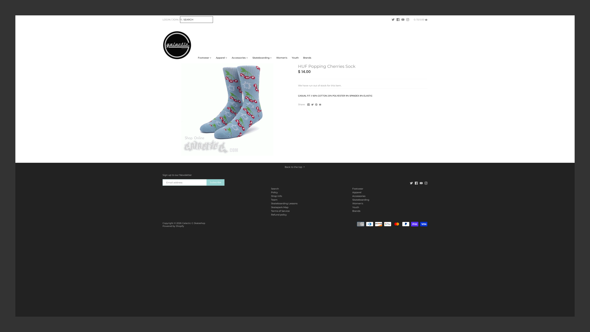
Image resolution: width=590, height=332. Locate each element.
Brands (356, 210)
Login (166, 19)
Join (175, 19)
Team (274, 199)
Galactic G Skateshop (193, 223)
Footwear (357, 188)
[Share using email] (320, 104)
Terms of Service (280, 210)
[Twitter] (393, 19)
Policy (274, 192)
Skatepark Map (279, 207)
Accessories (358, 196)
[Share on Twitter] (312, 104)
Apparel (356, 192)
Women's (357, 203)
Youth (355, 207)
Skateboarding (360, 199)
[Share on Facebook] (308, 104)
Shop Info (276, 196)
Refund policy (279, 214)
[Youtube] (402, 19)
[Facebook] (398, 19)
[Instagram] (407, 19)
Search (275, 188)
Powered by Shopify (173, 226)
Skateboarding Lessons (284, 203)
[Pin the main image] (316, 104)
